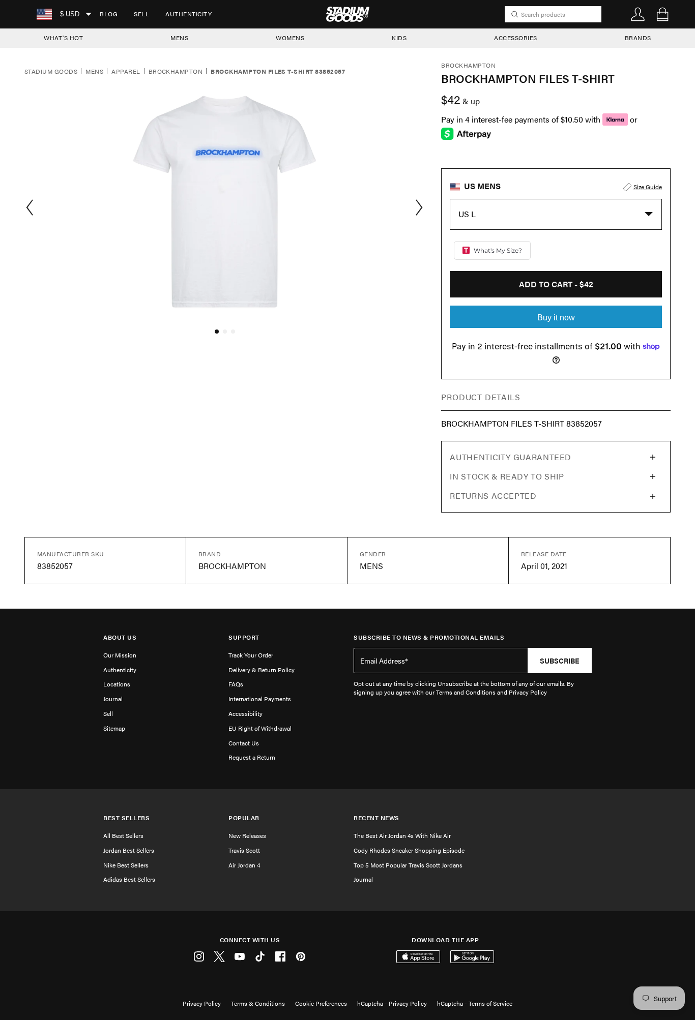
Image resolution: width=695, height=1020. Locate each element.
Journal (113, 698)
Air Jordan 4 (244, 864)
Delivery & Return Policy (261, 669)
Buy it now (556, 317)
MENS (179, 37)
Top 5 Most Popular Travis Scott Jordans (408, 864)
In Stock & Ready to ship (507, 476)
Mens (94, 71)
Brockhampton (176, 71)
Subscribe (560, 660)
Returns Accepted (493, 495)
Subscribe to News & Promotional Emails (429, 637)
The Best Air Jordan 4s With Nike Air (402, 835)
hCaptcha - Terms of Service (474, 1003)
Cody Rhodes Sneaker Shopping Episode (409, 850)
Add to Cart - (556, 284)
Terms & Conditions (258, 1003)
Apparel (125, 71)
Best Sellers (126, 818)
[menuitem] (109, 14)
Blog (109, 13)
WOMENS (290, 37)
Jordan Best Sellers (128, 850)
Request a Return (251, 757)
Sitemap (114, 728)
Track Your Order (250, 654)
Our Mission (119, 654)
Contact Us (243, 742)
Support (243, 637)
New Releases (247, 835)
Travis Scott (244, 850)
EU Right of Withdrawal (260, 728)
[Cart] (662, 14)
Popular (243, 818)
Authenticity (188, 13)
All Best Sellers (123, 835)
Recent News (376, 818)
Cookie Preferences (321, 1003)
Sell (141, 13)
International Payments (259, 698)
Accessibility (245, 713)
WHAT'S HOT (63, 37)
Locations (116, 683)
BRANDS (638, 37)
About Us (119, 637)
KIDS (399, 37)
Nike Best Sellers (126, 864)
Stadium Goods (50, 71)
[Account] (638, 14)
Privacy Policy (202, 1003)
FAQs (235, 683)
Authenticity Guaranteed (510, 457)
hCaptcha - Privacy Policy (392, 1003)
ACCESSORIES (515, 37)
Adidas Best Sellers (129, 879)
